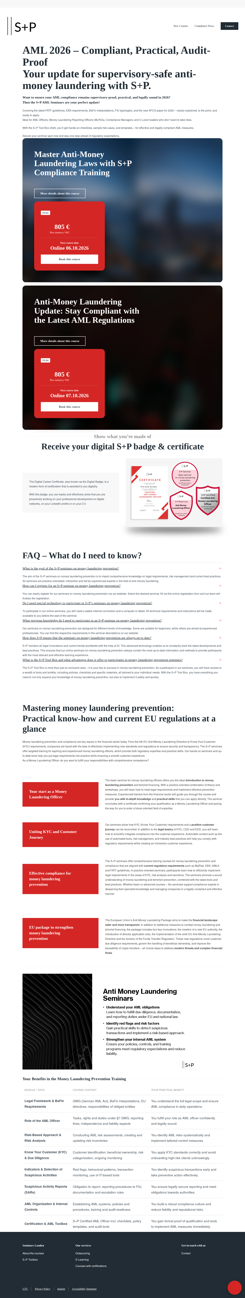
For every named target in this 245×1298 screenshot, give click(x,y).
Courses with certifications (91, 1266)
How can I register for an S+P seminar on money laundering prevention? (71, 585)
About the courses (33, 1253)
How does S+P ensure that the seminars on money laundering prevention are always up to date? (86, 638)
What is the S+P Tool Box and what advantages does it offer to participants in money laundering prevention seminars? (102, 660)
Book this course (69, 259)
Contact (229, 26)
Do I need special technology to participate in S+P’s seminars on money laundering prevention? (87, 603)
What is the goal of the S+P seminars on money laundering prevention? (70, 568)
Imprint (61, 1288)
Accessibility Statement (84, 1288)
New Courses (181, 26)
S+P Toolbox (30, 1259)
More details (59, 193)
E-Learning (82, 1259)
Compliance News (204, 26)
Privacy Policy (42, 1288)
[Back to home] (22, 26)
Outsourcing (83, 1253)
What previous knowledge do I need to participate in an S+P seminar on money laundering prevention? (92, 620)
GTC (25, 1288)
